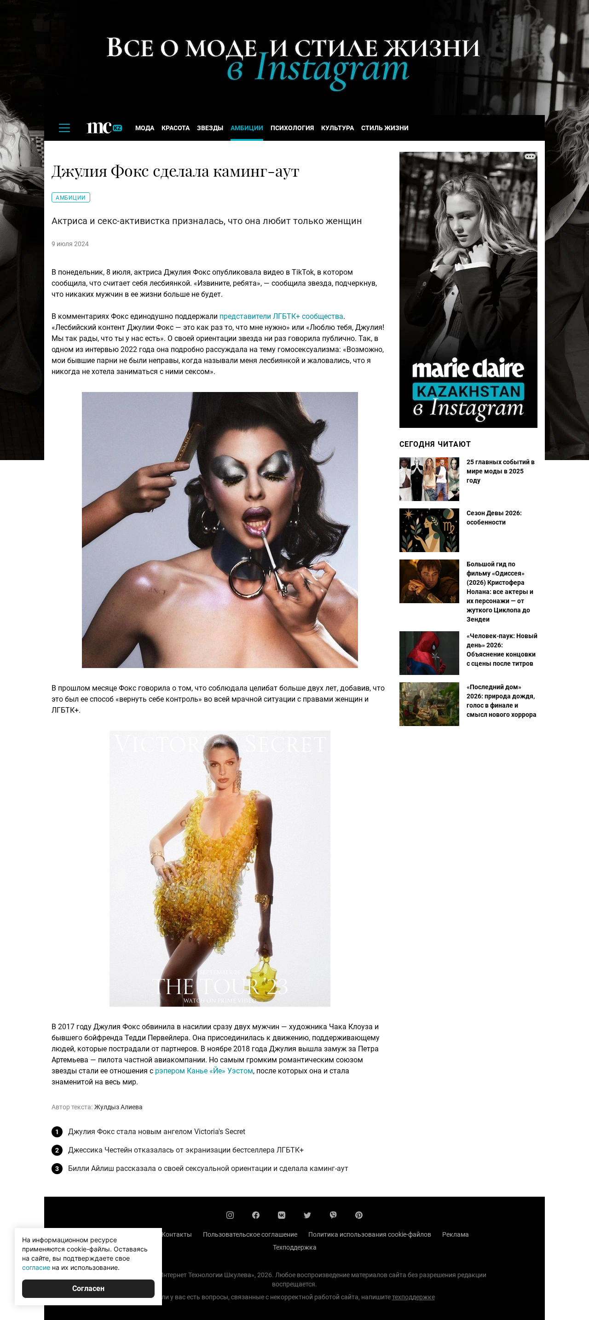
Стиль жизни (385, 128)
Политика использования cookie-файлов (369, 1234)
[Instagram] (230, 1215)
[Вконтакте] (281, 1215)
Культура (337, 128)
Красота (176, 128)
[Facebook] (256, 1215)
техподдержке (413, 1297)
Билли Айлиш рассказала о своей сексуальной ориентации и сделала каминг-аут (208, 1168)
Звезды (210, 128)
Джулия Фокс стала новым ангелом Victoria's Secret (156, 1131)
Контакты (177, 1234)
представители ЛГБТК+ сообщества (281, 316)
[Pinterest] (359, 1215)
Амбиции (247, 128)
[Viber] (333, 1215)
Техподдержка (295, 1247)
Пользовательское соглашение (250, 1234)
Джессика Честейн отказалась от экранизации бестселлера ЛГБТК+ (186, 1150)
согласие (36, 1267)
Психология (292, 128)
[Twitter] (307, 1215)
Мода (144, 128)
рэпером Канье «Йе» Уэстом (204, 1070)
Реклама (455, 1234)
